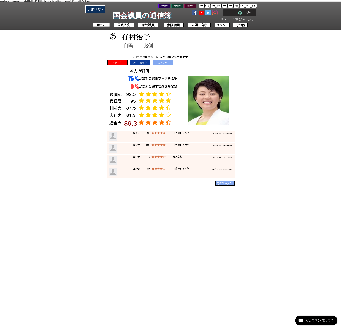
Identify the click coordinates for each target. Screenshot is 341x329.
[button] (95, 9)
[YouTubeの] (201, 12)
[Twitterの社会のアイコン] (208, 12)
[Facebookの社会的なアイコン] (194, 12)
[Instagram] (215, 12)
